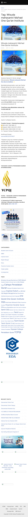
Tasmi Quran (19, 321)
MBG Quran (18, 511)
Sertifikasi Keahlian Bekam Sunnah (9, 414)
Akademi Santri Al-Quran (7, 250)
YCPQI (17, 332)
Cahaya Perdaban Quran (14, 288)
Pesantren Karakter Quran (7, 266)
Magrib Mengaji (5, 259)
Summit (20, 508)
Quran (5, 307)
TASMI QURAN (4, 269)
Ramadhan (10, 307)
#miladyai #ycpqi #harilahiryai (9, 280)
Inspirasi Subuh (5, 256)
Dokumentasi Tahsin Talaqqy (8, 405)
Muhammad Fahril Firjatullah (12, 296)
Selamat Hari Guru (13, 309)
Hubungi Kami (10, 506)
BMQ (7, 508)
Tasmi (16, 312)
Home (2, 7)
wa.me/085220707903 (7, 136)
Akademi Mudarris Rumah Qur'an (9, 282)
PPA (2, 307)
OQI (3, 302)
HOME (3, 506)
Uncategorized (4, 272)
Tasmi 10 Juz (20, 318)
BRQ (25, 506)
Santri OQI (5, 310)
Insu (19, 291)
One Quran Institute (15, 299)
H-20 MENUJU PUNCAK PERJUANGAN (10, 411)
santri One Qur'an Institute (19, 307)
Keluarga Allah (10, 511)
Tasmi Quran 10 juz (12, 325)
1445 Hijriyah (22, 280)
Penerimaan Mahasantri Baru (13, 302)
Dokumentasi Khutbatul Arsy (8, 408)
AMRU (2, 253)
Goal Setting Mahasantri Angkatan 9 (10, 431)
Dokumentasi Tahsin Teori (7, 402)
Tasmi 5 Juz (13, 318)
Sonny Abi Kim (11, 312)
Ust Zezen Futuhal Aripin (14, 327)
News (2, 48)
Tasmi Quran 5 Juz (8, 323)
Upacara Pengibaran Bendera (8, 428)
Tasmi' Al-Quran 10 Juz (10, 316)
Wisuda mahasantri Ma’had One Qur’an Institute (12, 44)
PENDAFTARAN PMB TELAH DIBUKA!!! (10, 417)
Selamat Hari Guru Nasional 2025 (9, 420)
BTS (21, 506)
